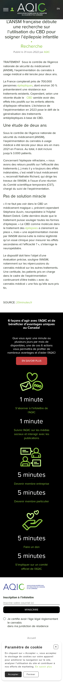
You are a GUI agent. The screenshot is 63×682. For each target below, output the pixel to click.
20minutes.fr (24, 302)
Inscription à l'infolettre (18, 597)
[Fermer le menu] (5, 10)
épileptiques (25, 85)
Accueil (31, 638)
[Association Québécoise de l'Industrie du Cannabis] (32, 9)
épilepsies (31, 228)
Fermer (31, 674)
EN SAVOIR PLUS (31, 360)
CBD (29, 97)
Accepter (13, 674)
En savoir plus (43, 666)
